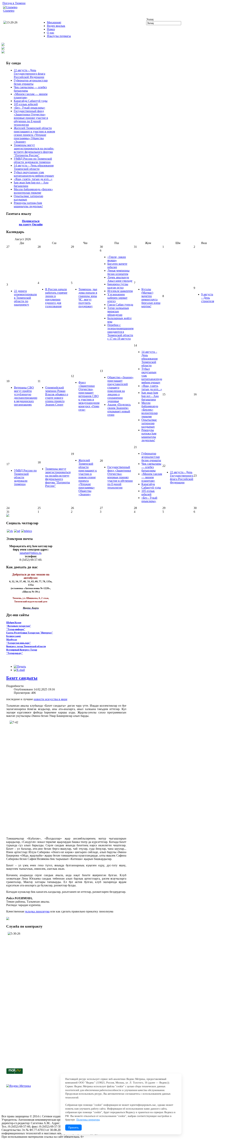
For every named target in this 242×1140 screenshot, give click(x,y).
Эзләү (150, 19)
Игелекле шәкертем (120, 291)
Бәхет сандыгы (21, 677)
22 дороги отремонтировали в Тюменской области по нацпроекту (25, 297)
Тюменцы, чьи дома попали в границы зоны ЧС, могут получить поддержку (87, 298)
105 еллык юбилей (26, 104)
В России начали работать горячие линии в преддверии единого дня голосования (56, 298)
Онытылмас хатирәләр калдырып (149, 423)
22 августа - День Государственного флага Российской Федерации (29, 74)
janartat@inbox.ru (30, 553)
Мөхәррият (54, 22)
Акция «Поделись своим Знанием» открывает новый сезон (119, 409)
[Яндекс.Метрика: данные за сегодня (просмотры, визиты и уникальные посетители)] (18, 1086)
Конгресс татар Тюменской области (26, 646)
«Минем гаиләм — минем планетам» (151, 477)
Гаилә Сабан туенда (120, 304)
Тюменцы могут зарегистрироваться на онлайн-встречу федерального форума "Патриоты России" (34, 150)
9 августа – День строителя (207, 298)
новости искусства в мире (50, 699)
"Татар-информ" (15, 629)
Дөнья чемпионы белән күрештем (118, 272)
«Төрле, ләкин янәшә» (116, 258)
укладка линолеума (37, 911)
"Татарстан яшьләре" (18, 642)
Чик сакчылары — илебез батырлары (151, 467)
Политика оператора (88, 1119)
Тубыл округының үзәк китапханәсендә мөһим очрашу (34, 174)
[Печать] (20, 666)
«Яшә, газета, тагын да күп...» (33, 179)
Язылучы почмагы (59, 36)
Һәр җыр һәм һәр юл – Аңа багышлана (150, 396)
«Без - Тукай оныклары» (29, 107)
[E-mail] (19, 669)
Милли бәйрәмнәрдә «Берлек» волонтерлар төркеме (33, 191)
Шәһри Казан (13, 622)
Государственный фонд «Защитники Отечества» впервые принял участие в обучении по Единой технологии (31, 117)
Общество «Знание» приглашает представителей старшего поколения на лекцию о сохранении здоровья (120, 389)
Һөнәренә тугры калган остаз (117, 286)
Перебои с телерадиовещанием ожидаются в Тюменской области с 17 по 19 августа (120, 331)
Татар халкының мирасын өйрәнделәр (118, 311)
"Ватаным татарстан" (18, 625)
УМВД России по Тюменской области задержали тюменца (33, 160)
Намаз (51, 29)
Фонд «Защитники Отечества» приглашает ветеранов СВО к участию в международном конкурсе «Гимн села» (88, 396)
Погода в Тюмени (14, 3)
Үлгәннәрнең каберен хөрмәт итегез (117, 298)
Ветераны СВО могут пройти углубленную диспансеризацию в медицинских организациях (25, 396)
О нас (50, 32)
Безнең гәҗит (13, 636)
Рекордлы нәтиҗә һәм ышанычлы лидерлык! (28, 204)
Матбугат (11, 639)
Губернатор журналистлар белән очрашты (31, 82)
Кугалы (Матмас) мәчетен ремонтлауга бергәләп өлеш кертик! (150, 298)
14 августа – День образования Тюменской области (34, 167)
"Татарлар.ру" (14, 653)
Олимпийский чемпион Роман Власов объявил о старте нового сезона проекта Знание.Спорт (56, 396)
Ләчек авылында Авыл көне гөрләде (119, 279)
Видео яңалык (56, 25)
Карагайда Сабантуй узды (30, 100)
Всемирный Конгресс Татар (21, 649)
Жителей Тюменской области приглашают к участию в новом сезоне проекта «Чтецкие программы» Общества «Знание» (34, 134)
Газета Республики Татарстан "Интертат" (29, 632)
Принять (73, 1127)
